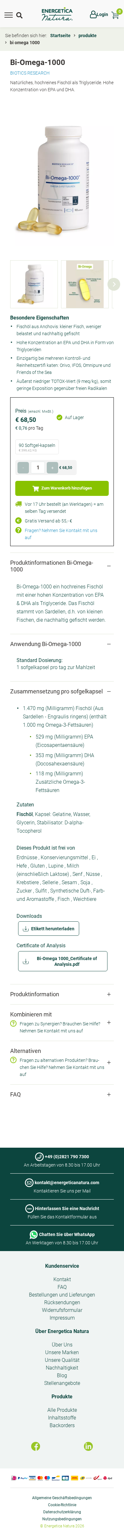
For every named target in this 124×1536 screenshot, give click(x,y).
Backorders (62, 1425)
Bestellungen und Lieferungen (62, 1295)
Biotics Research (30, 73)
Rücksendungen (62, 1302)
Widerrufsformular (62, 1310)
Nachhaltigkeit (62, 1368)
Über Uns (62, 1345)
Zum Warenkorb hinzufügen (66, 488)
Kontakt (62, 1279)
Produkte (62, 1397)
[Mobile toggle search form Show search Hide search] (20, 14)
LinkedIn (88, 1446)
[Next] (113, 284)
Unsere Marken (62, 1352)
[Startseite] (57, 14)
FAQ (62, 1287)
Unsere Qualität (62, 1360)
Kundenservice (62, 1266)
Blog (62, 1375)
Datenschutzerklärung (62, 1512)
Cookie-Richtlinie (62, 1505)
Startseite (60, 35)
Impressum (62, 1318)
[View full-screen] (62, 180)
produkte (88, 35)
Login (102, 14)
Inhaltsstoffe (62, 1418)
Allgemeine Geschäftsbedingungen (62, 1498)
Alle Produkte (62, 1410)
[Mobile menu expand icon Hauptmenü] (8, 14)
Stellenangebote (62, 1383)
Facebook (35, 1446)
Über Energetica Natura (62, 1331)
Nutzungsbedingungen (62, 1519)
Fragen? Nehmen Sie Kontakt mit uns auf (61, 534)
